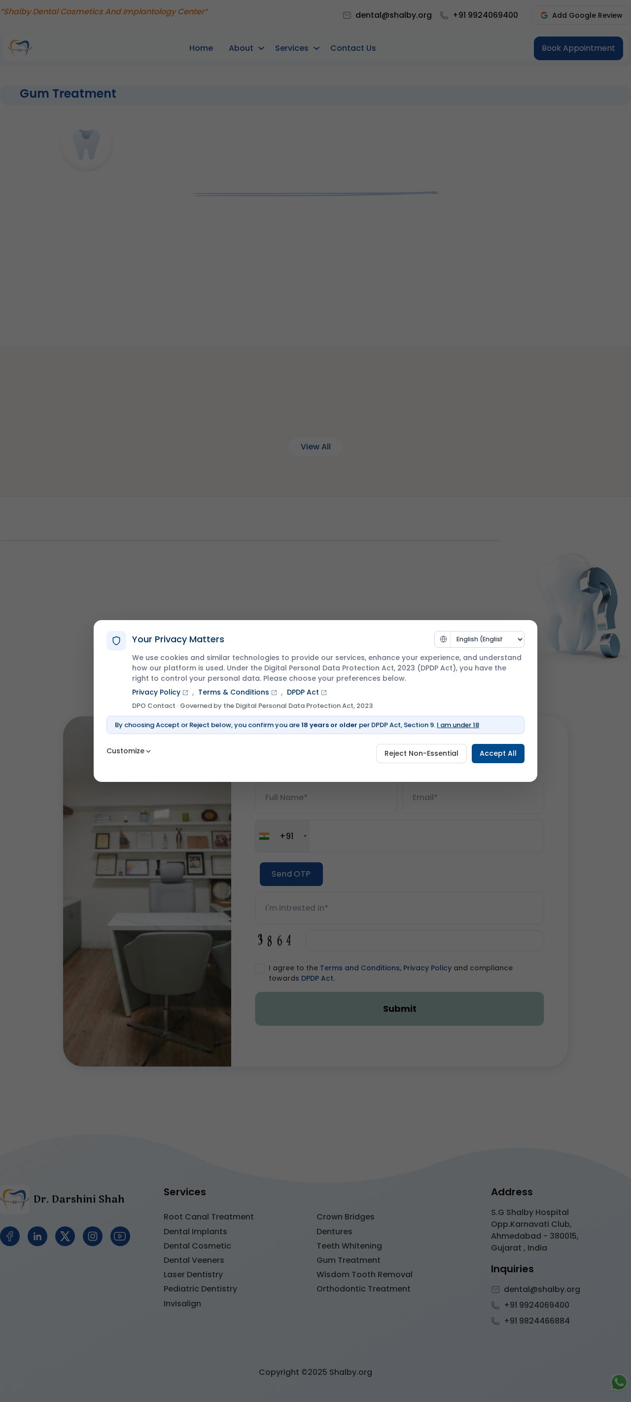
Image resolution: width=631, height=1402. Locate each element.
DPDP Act (303, 692)
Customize (125, 751)
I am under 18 (458, 725)
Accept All (498, 753)
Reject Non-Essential (421, 753)
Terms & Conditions (233, 692)
